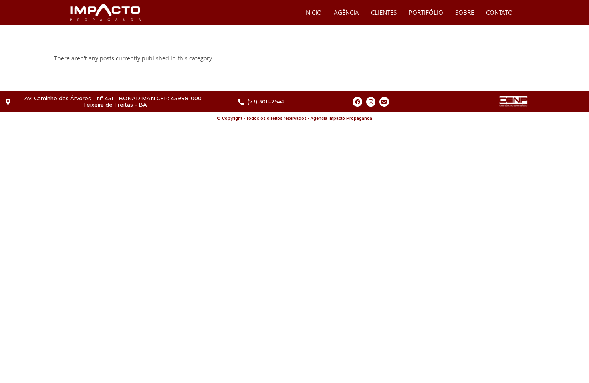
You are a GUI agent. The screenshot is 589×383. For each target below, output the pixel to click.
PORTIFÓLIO (426, 12)
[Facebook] (357, 101)
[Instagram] (370, 101)
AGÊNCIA (346, 12)
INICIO (313, 12)
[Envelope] (384, 101)
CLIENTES (384, 12)
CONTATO (499, 12)
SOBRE (464, 12)
